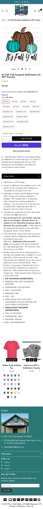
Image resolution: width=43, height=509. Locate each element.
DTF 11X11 (16, 107)
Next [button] (39, 370)
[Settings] (35, 11)
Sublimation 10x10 (21, 117)
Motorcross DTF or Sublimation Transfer (31, 366)
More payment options (21, 151)
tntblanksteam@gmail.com (14, 447)
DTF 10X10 (6, 107)
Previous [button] (3, 370)
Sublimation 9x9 (8, 117)
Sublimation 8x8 (34, 112)
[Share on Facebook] (19, 69)
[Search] (7, 11)
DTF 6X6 (14, 102)
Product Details (9, 176)
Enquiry (19, 133)
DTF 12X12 (26, 107)
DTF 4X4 (5, 102)
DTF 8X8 (23, 102)
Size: (7, 97)
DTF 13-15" (36, 107)
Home (3, 20)
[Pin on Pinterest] (26, 69)
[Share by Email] (29, 69)
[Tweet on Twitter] (22, 69)
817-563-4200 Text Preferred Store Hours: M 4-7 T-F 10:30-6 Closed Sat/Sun (22, 441)
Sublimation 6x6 (21, 112)
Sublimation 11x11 (8, 122)
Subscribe (6, 490)
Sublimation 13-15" (8, 127)
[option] (21, 46)
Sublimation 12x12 (22, 122)
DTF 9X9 (32, 102)
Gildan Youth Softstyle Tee (12, 366)
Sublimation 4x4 (8, 112)
